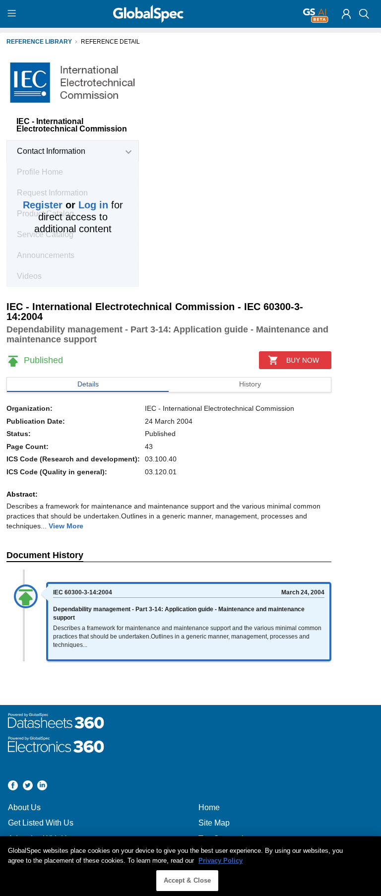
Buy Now (302, 360)
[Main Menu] (13, 13)
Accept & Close (187, 880)
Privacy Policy (220, 860)
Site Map (214, 823)
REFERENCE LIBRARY (39, 41)
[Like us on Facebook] (13, 786)
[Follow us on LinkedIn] (42, 786)
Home (209, 807)
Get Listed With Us (40, 823)
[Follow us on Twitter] (28, 786)
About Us (24, 807)
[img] (346, 14)
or (65, 204)
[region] (190, 866)
